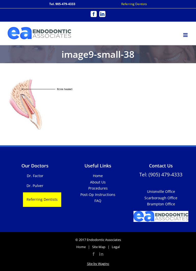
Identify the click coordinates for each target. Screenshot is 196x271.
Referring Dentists (134, 4)
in (101, 254)
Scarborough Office (160, 197)
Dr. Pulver (35, 185)
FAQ (97, 200)
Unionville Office (161, 191)
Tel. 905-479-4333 (62, 4)
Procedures (98, 188)
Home (98, 175)
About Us (98, 182)
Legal (116, 247)
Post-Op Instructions (97, 194)
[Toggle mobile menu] (185, 34)
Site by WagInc (98, 263)
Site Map (98, 247)
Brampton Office (161, 204)
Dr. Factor (35, 175)
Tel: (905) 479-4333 (160, 174)
